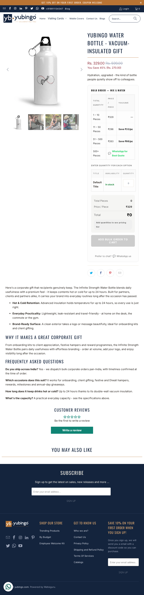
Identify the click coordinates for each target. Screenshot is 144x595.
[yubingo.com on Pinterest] (26, 8)
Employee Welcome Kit (52, 543)
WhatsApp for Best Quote (117, 153)
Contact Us (80, 537)
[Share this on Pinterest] (110, 273)
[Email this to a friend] (120, 273)
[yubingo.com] (20, 18)
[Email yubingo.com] (4, 8)
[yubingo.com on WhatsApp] (37, 8)
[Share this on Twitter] (91, 273)
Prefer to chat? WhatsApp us (113, 256)
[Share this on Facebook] (101, 273)
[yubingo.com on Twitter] (31, 8)
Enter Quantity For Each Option (111, 165)
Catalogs (78, 562)
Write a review (72, 430)
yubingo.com (22, 587)
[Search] (135, 18)
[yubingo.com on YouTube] (42, 8)
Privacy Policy (81, 543)
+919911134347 (54, 8)
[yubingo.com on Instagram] (15, 8)
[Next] (81, 69)
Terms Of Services (84, 555)
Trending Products (50, 530)
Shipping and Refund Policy (89, 549)
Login (126, 8)
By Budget (45, 537)
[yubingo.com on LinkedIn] (20, 8)
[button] (57, 18)
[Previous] (8, 69)
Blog (67, 8)
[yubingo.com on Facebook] (9, 8)
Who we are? (81, 530)
